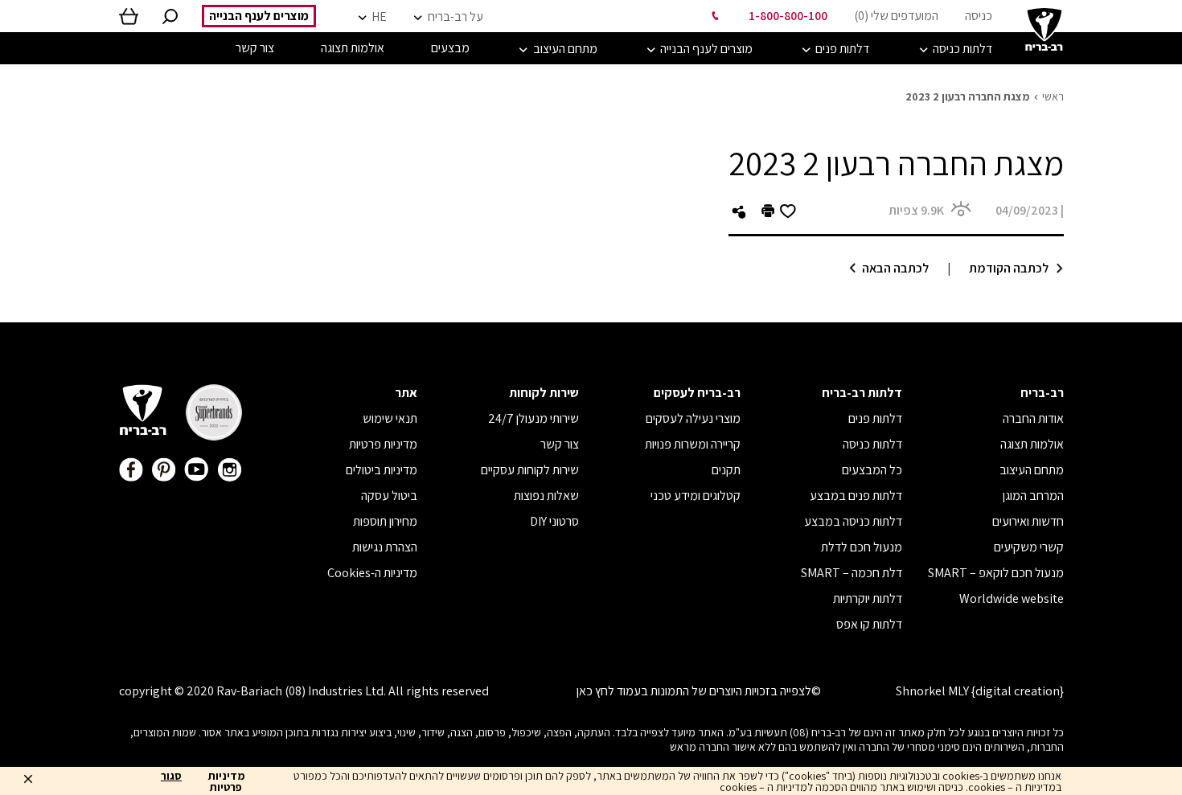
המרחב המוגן (1033, 495)
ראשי (1053, 96)
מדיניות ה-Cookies (372, 572)
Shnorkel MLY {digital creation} (980, 690)
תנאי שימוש (390, 418)
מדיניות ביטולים (381, 469)
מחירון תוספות (385, 521)
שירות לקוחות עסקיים (530, 469)
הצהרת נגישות (384, 547)
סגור (171, 776)
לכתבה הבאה (895, 268)
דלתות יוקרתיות (867, 598)
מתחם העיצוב (1031, 469)
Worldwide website (1011, 598)
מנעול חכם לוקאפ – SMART (996, 572)
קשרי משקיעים (1029, 547)
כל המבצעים (872, 469)
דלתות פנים (875, 418)
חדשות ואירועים (1028, 521)
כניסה (978, 15)
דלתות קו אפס (869, 624)
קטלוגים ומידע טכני (696, 495)
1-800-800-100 (788, 15)
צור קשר (559, 444)
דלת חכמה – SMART (851, 572)
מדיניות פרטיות (383, 444)
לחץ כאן (595, 690)
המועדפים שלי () (896, 15)
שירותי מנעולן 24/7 (533, 418)
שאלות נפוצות (546, 495)
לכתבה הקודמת (1009, 268)
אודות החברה (1033, 418)
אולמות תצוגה (1032, 444)
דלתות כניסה (872, 444)
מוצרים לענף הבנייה (259, 15)
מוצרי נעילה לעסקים (693, 418)
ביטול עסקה (389, 495)
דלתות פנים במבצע (856, 495)
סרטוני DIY (554, 521)
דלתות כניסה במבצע (853, 521)
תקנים (726, 469)
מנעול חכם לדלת (861, 547)
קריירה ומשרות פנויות (693, 444)
